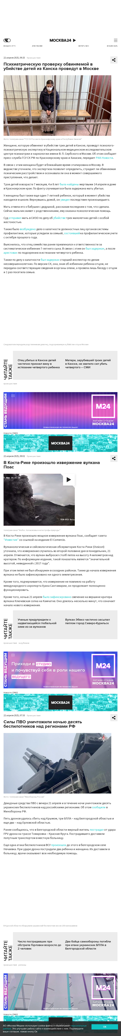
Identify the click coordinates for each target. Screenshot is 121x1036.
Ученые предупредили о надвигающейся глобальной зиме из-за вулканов (37, 623)
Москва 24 (60, 40)
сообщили (99, 807)
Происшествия (33, 57)
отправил (15, 218)
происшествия (10, 384)
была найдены (69, 184)
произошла (58, 845)
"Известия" (11, 540)
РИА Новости (104, 158)
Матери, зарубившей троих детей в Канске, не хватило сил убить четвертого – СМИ (88, 364)
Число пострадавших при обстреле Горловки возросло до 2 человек (39, 945)
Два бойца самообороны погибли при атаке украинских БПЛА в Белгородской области (88, 945)
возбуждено (28, 229)
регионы (22, 965)
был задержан (95, 249)
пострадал (97, 830)
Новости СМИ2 (11, 433)
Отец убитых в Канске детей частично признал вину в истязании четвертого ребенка (39, 364)
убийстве (59, 218)
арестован (10, 253)
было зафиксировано (57, 597)
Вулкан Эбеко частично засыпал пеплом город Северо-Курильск (87, 621)
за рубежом (23, 643)
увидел (65, 200)
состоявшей (72, 233)
